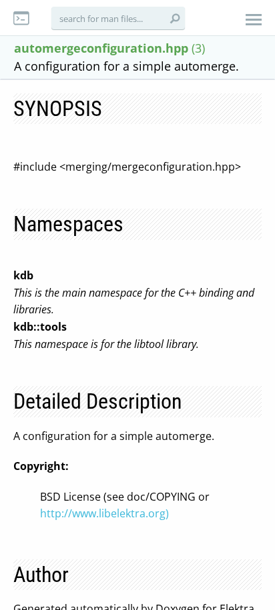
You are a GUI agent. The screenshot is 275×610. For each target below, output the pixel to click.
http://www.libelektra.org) (104, 513)
